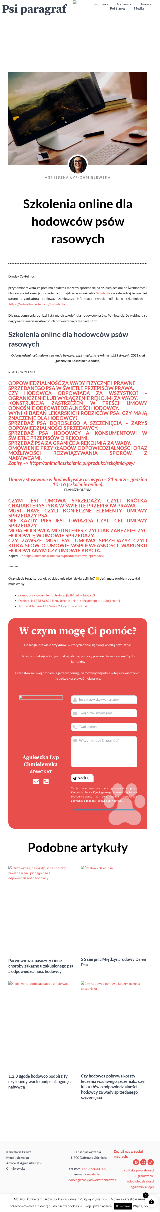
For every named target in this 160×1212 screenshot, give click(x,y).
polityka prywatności (110, 800)
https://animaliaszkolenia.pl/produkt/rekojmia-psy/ (82, 463)
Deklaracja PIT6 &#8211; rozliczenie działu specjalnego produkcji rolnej (69, 600)
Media (139, 8)
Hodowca (101, 4)
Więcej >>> (141, 1206)
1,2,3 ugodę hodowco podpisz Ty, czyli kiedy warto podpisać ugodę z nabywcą (39, 1081)
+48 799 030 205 (94, 1169)
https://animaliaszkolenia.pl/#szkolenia (37, 304)
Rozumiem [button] (123, 1206)
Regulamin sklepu (141, 1187)
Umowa (146, 4)
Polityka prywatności (139, 1170)
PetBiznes (118, 8)
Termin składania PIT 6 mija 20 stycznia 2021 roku (53, 606)
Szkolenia (103, 293)
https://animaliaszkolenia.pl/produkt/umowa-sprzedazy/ (64, 556)
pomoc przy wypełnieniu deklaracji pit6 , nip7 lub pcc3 (56, 595)
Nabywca (124, 4)
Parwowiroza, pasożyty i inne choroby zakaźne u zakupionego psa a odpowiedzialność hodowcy (40, 966)
